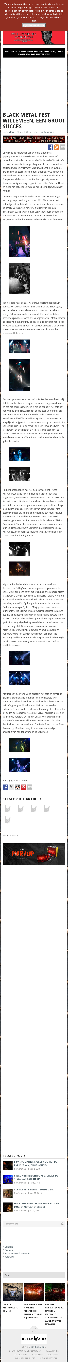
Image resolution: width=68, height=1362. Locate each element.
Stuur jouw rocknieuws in (17, 1253)
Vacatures (9, 1256)
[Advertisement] (34, 83)
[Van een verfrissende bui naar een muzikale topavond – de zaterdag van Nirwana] (55, 1292)
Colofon (9, 1246)
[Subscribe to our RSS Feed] (56, 147)
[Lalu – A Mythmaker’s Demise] (13, 1292)
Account (52, 1354)
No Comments (47, 132)
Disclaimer (10, 1250)
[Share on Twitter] (11, 787)
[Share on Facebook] (5, 787)
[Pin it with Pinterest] (23, 787)
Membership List (25, 1358)
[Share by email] (29, 787)
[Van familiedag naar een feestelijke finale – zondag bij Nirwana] (34, 1292)
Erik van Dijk (8, 132)
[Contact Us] (62, 147)
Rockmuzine (38, 1347)
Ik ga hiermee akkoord (34, 25)
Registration (48, 1358)
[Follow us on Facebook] (50, 147)
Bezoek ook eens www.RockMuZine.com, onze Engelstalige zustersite (34, 53)
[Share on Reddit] (17, 787)
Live (35, 132)
